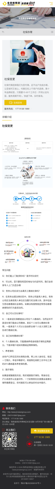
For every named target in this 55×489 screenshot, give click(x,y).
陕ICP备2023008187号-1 (31, 483)
